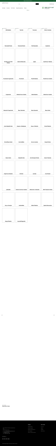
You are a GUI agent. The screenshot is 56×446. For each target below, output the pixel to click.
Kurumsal (42, 426)
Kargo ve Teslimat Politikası (32, 432)
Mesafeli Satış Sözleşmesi (31, 429)
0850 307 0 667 (49, 7)
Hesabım (42, 429)
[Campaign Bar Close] (54, 1)
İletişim (42, 428)
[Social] (3, 439)
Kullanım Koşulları (30, 428)
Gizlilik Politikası (30, 426)
